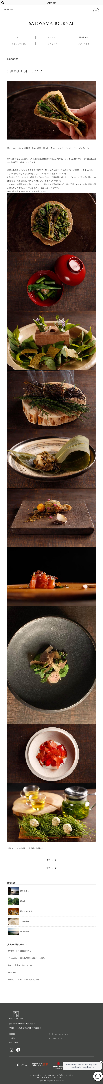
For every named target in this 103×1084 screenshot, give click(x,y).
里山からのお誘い (19, 44)
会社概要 (12, 1038)
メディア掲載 (83, 44)
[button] (96, 10)
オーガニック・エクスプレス (58, 1034)
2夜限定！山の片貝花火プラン (20, 951)
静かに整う (12, 972)
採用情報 (12, 1034)
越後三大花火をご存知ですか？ (20, 965)
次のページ (52, 860)
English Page (8, 9)
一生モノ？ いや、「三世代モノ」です (23, 980)
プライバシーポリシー (56, 1038)
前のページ (52, 868)
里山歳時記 (83, 37)
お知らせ (51, 37)
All (19, 37)
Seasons (13, 58)
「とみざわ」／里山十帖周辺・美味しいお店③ (26, 958)
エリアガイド (51, 44)
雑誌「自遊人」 (14, 1042)
